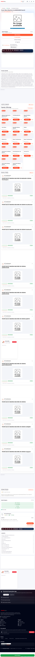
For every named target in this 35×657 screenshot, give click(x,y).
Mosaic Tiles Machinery (5, 544)
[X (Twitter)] (10, 50)
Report (20, 625)
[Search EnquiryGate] (29, 1)
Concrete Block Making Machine (6, 551)
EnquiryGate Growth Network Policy (21, 638)
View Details (11, 195)
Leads (3, 624)
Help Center (21, 621)
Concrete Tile (3, 550)
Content (6, 638)
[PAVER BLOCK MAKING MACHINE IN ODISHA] (17, 410)
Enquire (32, 172)
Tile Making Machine (4, 536)
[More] (32, 175)
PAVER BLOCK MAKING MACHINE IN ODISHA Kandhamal (17, 204)
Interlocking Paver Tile (5, 548)
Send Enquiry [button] (18, 655)
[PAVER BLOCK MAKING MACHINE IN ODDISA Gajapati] (17, 459)
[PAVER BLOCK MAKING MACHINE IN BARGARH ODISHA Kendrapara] (17, 187)
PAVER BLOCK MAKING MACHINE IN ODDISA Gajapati (16, 451)
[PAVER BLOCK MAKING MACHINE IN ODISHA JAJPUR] (17, 327)
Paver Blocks (3, 539)
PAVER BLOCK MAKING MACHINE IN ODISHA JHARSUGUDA (14, 267)
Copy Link (18, 42)
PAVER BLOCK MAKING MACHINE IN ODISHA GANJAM (16, 426)
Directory (3, 621)
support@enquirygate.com (6, 616)
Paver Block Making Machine (6, 540)
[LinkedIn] (12, 50)
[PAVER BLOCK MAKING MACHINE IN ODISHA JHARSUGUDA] (17, 275)
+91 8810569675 (4, 617)
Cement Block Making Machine (6, 552)
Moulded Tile (3, 543)
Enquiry (5, 119)
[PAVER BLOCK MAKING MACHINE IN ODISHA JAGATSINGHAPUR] (17, 373)
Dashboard (3, 625)
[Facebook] (8, 50)
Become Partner (22, 622)
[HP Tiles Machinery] (6, 45)
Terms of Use (11, 638)
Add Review (31, 489)
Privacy (2, 638)
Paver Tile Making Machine (5, 537)
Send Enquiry (18, 34)
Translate (8, 644)
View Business (14, 47)
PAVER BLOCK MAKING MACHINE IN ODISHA (14, 402)
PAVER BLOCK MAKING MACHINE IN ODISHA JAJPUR (16, 319)
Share (32, 195)
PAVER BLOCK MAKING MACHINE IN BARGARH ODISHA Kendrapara (16, 179)
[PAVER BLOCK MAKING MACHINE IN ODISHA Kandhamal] (17, 212)
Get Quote (31, 104)
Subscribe (31, 632)
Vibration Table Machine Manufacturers (7, 535)
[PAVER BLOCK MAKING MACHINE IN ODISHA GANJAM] (17, 435)
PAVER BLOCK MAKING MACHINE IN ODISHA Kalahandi (17, 229)
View (10, 119)
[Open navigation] (33, 1)
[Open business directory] (27, 1)
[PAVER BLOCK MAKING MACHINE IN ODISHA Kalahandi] (17, 237)
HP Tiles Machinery (7, 11)
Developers (28, 648)
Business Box (4, 622)
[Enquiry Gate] (4, 610)
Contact (20, 624)
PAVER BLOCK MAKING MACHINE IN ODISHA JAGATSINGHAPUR (14, 364)
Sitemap (33, 648)
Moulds (2, 541)
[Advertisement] (17, 60)
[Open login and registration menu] (31, 1)
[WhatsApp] (6, 50)
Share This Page (18, 39)
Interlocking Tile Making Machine (6, 547)
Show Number (18, 37)
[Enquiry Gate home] (3, 1)
